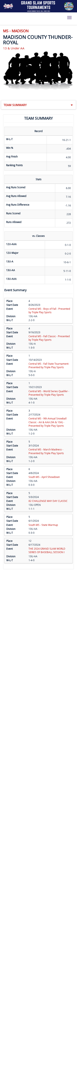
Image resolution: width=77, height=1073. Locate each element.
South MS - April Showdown (44, 477)
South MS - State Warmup (43, 524)
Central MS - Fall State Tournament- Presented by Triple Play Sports (49, 365)
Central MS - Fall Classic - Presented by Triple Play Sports (49, 338)
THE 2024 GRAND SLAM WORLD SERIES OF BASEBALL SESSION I (47, 550)
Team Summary (15, 105)
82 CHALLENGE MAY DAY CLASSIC (48, 501)
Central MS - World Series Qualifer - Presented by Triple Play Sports (49, 392)
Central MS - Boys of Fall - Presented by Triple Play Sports (49, 310)
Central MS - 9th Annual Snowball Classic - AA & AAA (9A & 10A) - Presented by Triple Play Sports (48, 422)
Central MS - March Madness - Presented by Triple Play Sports (46, 451)
